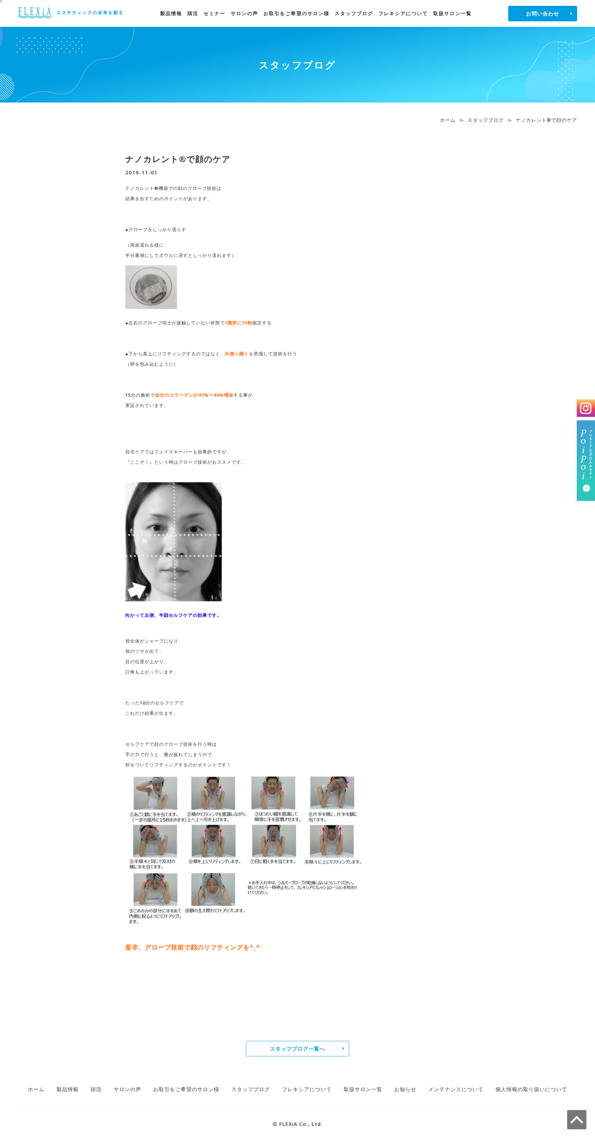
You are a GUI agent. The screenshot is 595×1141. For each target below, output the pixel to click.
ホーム (448, 120)
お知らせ (405, 1089)
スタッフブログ (354, 13)
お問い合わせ (542, 13)
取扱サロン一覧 (452, 13)
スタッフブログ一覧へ (297, 1048)
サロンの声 (244, 13)
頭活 (192, 13)
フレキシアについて (403, 13)
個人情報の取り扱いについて (531, 1089)
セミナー (214, 13)
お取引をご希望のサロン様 (296, 13)
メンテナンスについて (455, 1089)
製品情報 (171, 13)
